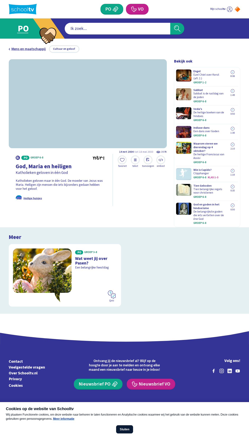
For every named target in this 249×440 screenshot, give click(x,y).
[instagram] (222, 371)
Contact (16, 361)
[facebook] (214, 371)
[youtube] (238, 371)
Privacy (15, 379)
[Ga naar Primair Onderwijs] (26, 28)
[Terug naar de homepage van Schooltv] (23, 9)
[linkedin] (230, 371)
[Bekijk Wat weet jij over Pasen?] (65, 275)
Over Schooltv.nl (23, 373)
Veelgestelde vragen (27, 367)
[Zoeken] (177, 28)
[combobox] (117, 28)
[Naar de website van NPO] (237, 9)
